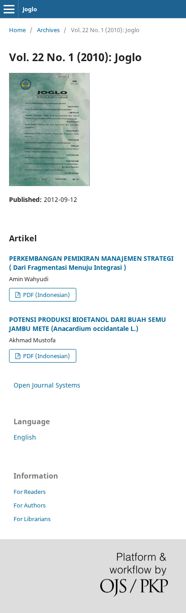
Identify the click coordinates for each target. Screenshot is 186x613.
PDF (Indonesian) (46, 295)
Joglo (30, 9)
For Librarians (32, 519)
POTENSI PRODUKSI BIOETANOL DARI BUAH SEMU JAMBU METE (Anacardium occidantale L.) (87, 324)
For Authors (30, 505)
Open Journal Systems (47, 385)
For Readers (30, 492)
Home (17, 30)
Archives (48, 30)
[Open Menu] (9, 9)
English (25, 437)
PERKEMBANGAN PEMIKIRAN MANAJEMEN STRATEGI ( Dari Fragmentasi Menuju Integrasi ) (91, 263)
